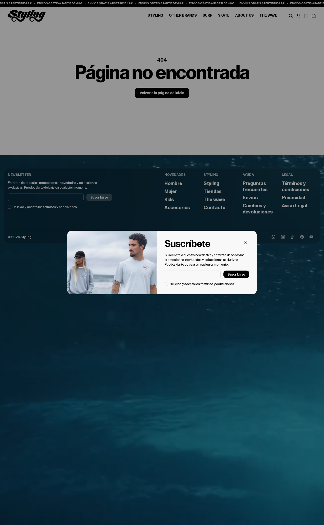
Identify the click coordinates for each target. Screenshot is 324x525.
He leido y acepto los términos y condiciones (202, 284)
